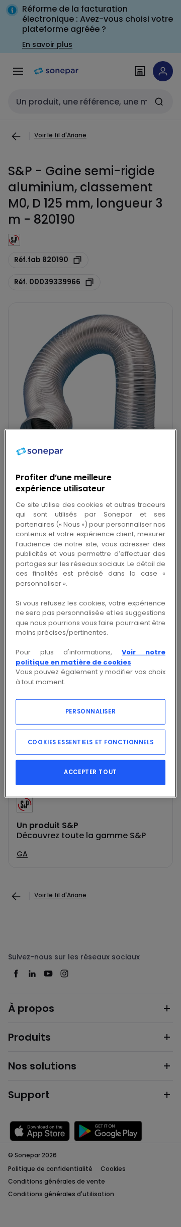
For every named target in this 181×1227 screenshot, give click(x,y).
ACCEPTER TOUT (90, 772)
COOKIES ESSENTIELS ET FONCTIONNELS (90, 742)
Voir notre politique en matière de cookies (90, 657)
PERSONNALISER (90, 711)
